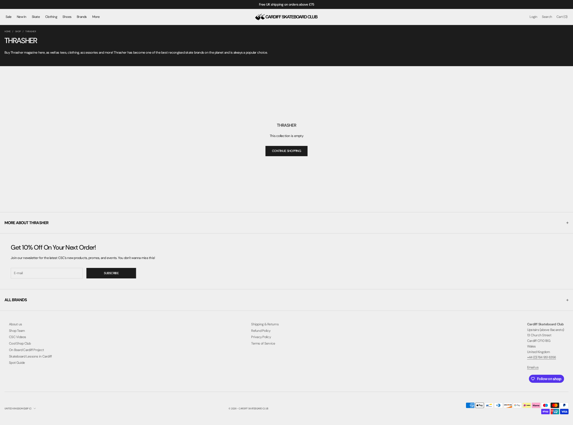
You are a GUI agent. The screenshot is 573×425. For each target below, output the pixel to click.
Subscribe (111, 273)
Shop (18, 31)
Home (7, 31)
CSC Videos (17, 337)
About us (15, 324)
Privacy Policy (261, 337)
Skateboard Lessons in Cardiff (30, 356)
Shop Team (17, 330)
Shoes (66, 17)
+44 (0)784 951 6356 (541, 357)
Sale (8, 17)
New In (21, 17)
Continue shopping (286, 151)
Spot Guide (17, 362)
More (96, 17)
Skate (36, 17)
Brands (82, 17)
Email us (533, 367)
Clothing (51, 17)
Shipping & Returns (265, 324)
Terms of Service (263, 343)
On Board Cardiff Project (26, 350)
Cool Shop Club (20, 343)
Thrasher (30, 31)
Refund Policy (260, 330)
